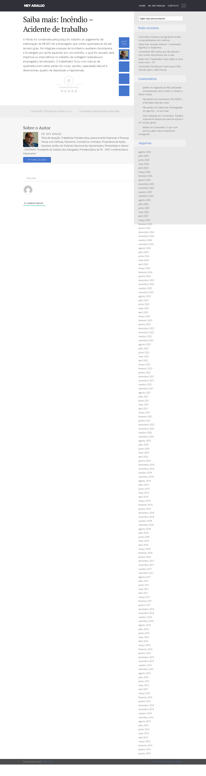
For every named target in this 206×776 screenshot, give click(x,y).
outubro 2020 (145, 432)
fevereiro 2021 (145, 416)
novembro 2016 (146, 613)
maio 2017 (143, 589)
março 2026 (144, 172)
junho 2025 (143, 208)
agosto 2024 (144, 248)
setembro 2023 (146, 292)
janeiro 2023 (144, 324)
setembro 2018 (146, 524)
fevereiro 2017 (145, 601)
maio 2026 (143, 164)
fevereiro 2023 (145, 320)
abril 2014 (143, 737)
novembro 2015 (146, 661)
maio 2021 (143, 404)
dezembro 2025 (146, 184)
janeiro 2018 (144, 557)
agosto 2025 (144, 200)
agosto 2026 (144, 151)
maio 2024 (143, 260)
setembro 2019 (146, 476)
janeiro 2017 (144, 605)
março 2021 (144, 412)
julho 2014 (143, 725)
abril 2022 (143, 360)
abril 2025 (143, 216)
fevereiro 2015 (145, 697)
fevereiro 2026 (145, 175)
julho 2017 (143, 581)
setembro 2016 (146, 621)
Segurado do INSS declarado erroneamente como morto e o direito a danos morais (160, 91)
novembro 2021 (146, 380)
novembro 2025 (146, 188)
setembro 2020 (146, 436)
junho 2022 (143, 352)
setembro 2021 (146, 388)
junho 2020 (143, 448)
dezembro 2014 (146, 705)
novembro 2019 (146, 468)
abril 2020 (143, 456)
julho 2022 (143, 348)
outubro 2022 (145, 336)
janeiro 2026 (144, 180)
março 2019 (144, 500)
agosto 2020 (144, 440)
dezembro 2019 (146, 464)
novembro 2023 (146, 284)
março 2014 (144, 741)
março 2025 (144, 220)
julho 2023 (143, 300)
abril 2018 (143, 544)
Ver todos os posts (37, 159)
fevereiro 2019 (145, 504)
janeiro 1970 (144, 753)
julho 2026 (143, 155)
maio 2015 (143, 685)
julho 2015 (143, 677)
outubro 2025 (145, 192)
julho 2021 (143, 396)
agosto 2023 (144, 296)
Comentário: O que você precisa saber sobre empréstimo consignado (157, 131)
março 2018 (144, 549)
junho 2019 (143, 488)
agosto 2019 (144, 480)
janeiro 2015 (144, 701)
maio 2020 (143, 452)
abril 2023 (143, 312)
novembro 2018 (146, 516)
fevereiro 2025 (145, 224)
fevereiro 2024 (145, 272)
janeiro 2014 (144, 749)
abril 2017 (143, 593)
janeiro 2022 (144, 372)
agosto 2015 (144, 673)
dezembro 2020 (146, 424)
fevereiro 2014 (145, 745)
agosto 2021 (144, 392)
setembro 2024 (146, 244)
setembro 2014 (146, 717)
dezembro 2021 (146, 376)
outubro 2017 (145, 569)
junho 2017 (143, 585)
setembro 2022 (146, 340)
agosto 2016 (144, 625)
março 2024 (144, 268)
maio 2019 (143, 492)
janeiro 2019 (144, 508)
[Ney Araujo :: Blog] (34, 5)
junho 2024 (143, 256)
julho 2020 (143, 444)
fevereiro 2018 (145, 552)
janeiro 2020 (144, 460)
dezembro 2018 (146, 512)
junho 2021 (143, 400)
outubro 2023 (145, 288)
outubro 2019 (145, 472)
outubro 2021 (145, 384)
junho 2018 (143, 536)
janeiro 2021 (144, 420)
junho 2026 (143, 159)
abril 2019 (143, 496)
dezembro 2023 (146, 280)
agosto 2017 (144, 577)
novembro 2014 (146, 709)
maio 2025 (143, 212)
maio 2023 (143, 308)
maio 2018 (143, 540)
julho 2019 (143, 484)
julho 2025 (143, 204)
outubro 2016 (145, 617)
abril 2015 (143, 689)
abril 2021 (143, 408)
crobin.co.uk (47, 761)
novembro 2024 (146, 236)
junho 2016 (143, 633)
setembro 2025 (146, 196)
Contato (173, 5)
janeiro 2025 (144, 228)
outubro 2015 (145, 665)
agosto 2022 (144, 344)
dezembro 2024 (146, 232)
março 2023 (144, 316)
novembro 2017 (146, 565)
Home (142, 5)
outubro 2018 (145, 520)
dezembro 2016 (146, 609)
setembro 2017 (146, 573)
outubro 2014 (145, 713)
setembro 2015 (146, 669)
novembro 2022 (146, 332)
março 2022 (144, 364)
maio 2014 (143, 733)
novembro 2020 (146, 428)
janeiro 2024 (144, 276)
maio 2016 (143, 637)
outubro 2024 (145, 240)
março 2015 (144, 693)
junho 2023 (143, 304)
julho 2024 (143, 252)
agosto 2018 (144, 528)
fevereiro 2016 (145, 649)
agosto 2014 (144, 721)
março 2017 (144, 597)
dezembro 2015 (146, 657)
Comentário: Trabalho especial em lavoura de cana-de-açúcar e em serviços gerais (160, 119)
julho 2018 (143, 532)
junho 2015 (143, 681)
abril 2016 (143, 641)
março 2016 (144, 645)
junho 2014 (143, 729)
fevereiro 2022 (145, 368)
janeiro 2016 (144, 653)
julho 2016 (143, 629)
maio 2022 (143, 356)
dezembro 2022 (146, 328)
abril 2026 (143, 167)
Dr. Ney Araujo (156, 5)
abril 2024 (143, 264)
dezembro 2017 (146, 560)
